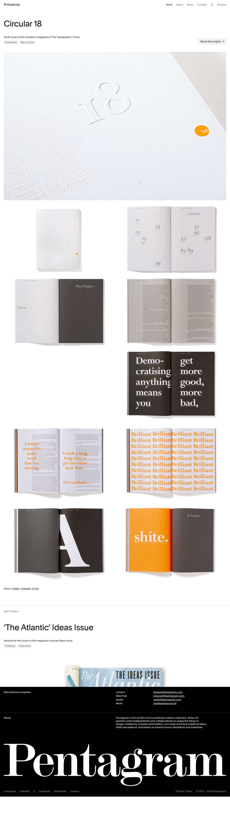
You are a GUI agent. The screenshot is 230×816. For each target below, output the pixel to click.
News (190, 4)
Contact (202, 4)
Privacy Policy (184, 791)
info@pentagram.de (164, 703)
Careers (74, 791)
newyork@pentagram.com (168, 695)
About (179, 4)
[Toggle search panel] (211, 4)
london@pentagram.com (168, 692)
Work (169, 4)
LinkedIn (25, 791)
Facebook (44, 791)
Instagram (10, 791)
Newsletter (60, 791)
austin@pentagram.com (167, 699)
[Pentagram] (12, 5)
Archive (221, 4)
